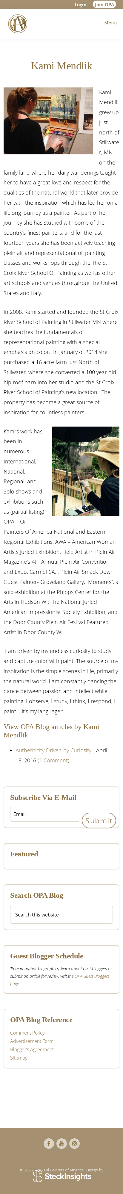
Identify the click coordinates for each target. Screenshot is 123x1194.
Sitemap (19, 1057)
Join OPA (104, 4)
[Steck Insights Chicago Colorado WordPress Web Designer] (62, 1176)
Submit (99, 820)
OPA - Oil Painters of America (16, 23)
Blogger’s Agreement (32, 1049)
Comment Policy (27, 1033)
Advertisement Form (31, 1041)
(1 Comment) (53, 760)
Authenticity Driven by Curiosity (53, 750)
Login (81, 4)
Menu (110, 23)
